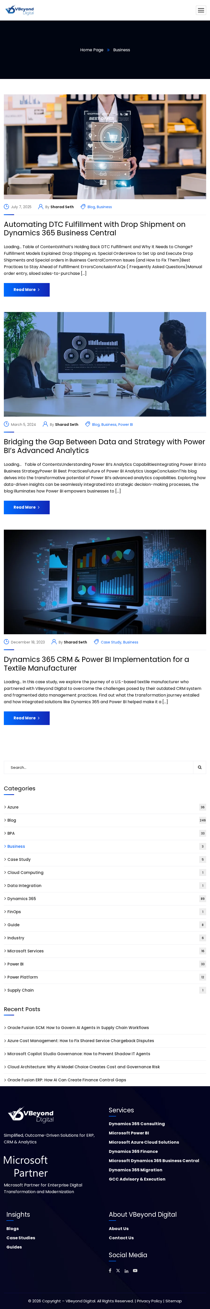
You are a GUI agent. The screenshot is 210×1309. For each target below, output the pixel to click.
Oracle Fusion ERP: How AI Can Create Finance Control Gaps (66, 1080)
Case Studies (20, 1238)
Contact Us (121, 1238)
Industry (105, 938)
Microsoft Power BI (129, 1133)
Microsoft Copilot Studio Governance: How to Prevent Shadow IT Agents (78, 1053)
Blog (91, 206)
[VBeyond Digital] (19, 10)
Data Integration (105, 885)
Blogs (12, 1229)
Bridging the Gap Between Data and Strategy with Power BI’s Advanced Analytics (104, 446)
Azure (106, 807)
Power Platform (105, 977)
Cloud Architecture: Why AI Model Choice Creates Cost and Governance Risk (83, 1067)
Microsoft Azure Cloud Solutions (144, 1142)
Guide (105, 925)
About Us (119, 1229)
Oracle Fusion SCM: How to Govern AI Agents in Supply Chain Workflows (78, 1027)
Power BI (125, 424)
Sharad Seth (62, 206)
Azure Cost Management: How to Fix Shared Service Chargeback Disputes (80, 1040)
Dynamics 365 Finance (133, 1151)
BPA (106, 833)
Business (104, 206)
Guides (14, 1247)
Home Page (91, 50)
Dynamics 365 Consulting (137, 1124)
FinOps (105, 911)
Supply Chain (105, 990)
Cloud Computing (105, 872)
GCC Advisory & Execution (137, 1179)
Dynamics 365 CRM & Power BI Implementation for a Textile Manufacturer (96, 663)
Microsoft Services (105, 951)
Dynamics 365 (106, 898)
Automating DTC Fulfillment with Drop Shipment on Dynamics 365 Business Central (95, 228)
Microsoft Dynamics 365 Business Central (154, 1161)
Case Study (111, 642)
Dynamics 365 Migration (135, 1170)
